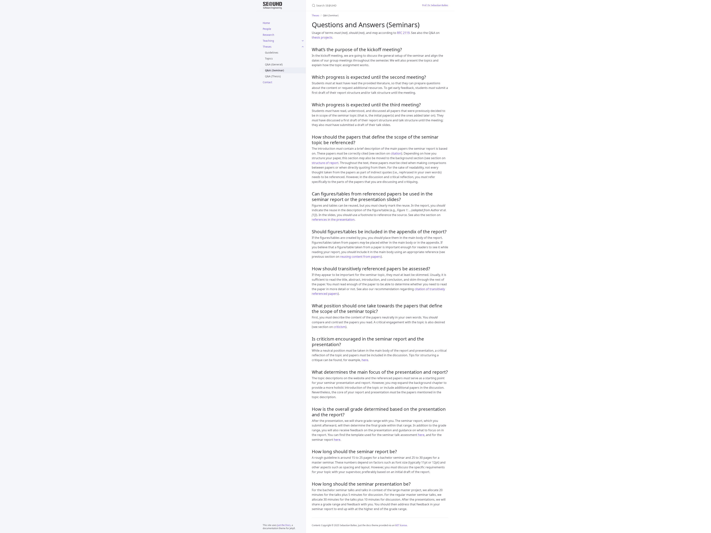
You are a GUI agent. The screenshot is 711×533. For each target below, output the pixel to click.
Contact (267, 82)
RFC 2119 (403, 33)
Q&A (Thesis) (273, 76)
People (267, 29)
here (365, 360)
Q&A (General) (274, 64)
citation (396, 153)
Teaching (268, 40)
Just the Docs (284, 525)
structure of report (325, 163)
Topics (269, 58)
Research (268, 34)
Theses (267, 46)
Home (266, 23)
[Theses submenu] (303, 47)
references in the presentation (333, 219)
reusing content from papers (360, 257)
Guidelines (271, 52)
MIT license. (401, 525)
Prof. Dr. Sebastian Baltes (435, 5)
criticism (340, 327)
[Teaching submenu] (303, 41)
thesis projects (322, 37)
